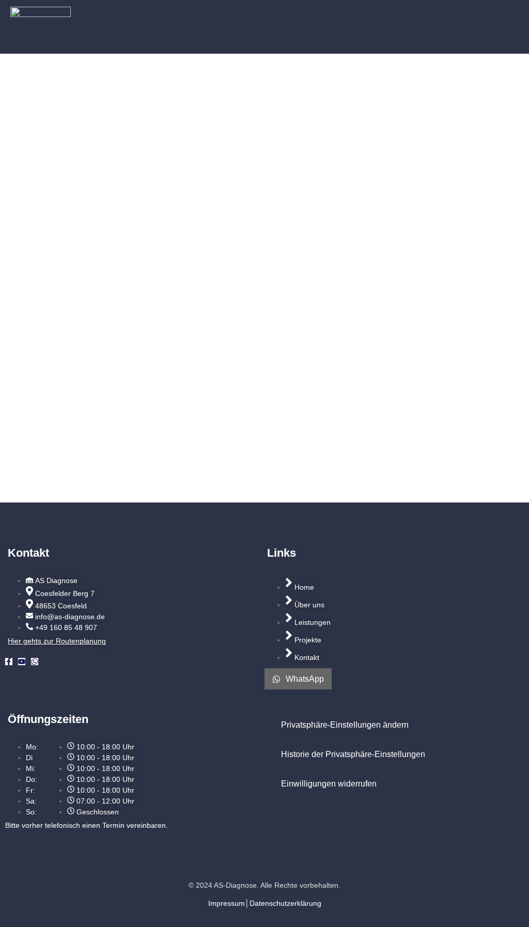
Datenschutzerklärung (285, 903)
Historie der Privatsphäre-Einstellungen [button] (353, 754)
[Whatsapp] (34, 661)
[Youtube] (21, 661)
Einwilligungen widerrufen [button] (329, 783)
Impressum (226, 903)
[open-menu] (502, 27)
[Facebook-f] (8, 661)
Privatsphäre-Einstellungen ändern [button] (345, 724)
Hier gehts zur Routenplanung (57, 641)
